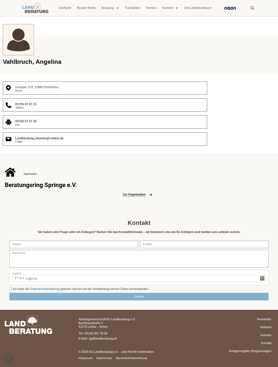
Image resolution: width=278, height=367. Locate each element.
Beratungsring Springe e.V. (41, 185)
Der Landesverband (197, 7)
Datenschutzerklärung (45, 289)
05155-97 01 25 (25, 121)
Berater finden (86, 7)
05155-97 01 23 (25, 104)
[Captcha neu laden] (262, 278)
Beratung (108, 7)
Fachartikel (132, 7)
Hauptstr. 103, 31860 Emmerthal (36, 87)
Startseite (65, 7)
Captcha (16, 273)
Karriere (167, 7)
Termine (151, 7)
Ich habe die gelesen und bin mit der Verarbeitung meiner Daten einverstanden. (81, 289)
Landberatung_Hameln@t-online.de (39, 138)
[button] (252, 8)
